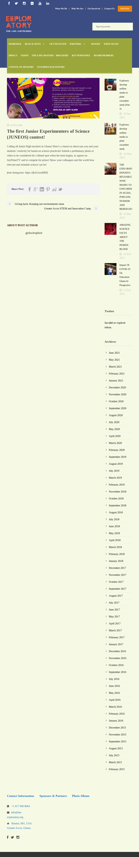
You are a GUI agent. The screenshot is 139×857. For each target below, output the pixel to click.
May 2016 (114, 692)
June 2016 (114, 685)
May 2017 (114, 616)
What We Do (61, 8)
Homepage (15, 44)
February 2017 (117, 637)
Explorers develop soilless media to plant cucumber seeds (124, 136)
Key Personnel (81, 55)
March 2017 (115, 630)
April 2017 (115, 623)
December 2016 (117, 651)
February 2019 (117, 484)
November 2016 (117, 658)
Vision (24, 55)
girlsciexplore (34, 232)
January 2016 (116, 720)
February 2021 (117, 373)
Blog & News (33, 44)
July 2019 (114, 470)
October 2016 (116, 665)
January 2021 (116, 380)
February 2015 (117, 769)
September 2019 (117, 456)
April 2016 (115, 699)
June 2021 (114, 352)
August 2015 (116, 748)
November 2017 (117, 574)
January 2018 (116, 561)
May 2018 (114, 533)
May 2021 (114, 359)
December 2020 (117, 387)
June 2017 (114, 609)
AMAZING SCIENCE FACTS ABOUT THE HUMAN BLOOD (125, 237)
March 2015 (115, 762)
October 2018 (116, 498)
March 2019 (115, 477)
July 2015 (114, 755)
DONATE (125, 9)
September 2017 (117, 588)
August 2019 (116, 463)
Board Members (104, 55)
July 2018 (114, 519)
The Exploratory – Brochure (50, 55)
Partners (75, 44)
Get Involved (94, 8)
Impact (13, 55)
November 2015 (117, 734)
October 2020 (116, 401)
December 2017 (117, 567)
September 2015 (117, 741)
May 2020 (114, 429)
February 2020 (117, 449)
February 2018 (117, 554)
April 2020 (115, 436)
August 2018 (116, 512)
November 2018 (117, 491)
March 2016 (115, 706)
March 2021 (115, 366)
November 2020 (117, 394)
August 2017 (116, 595)
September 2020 (117, 408)
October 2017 (116, 581)
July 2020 (114, 422)
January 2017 (116, 644)
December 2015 (117, 727)
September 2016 (117, 672)
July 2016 (114, 679)
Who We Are (77, 8)
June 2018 (114, 526)
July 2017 (114, 602)
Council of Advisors (21, 67)
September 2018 (117, 505)
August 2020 (116, 415)
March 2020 (115, 443)
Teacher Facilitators (50, 67)
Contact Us (109, 8)
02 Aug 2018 (16, 125)
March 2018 (115, 547)
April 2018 (115, 540)
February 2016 (117, 713)
